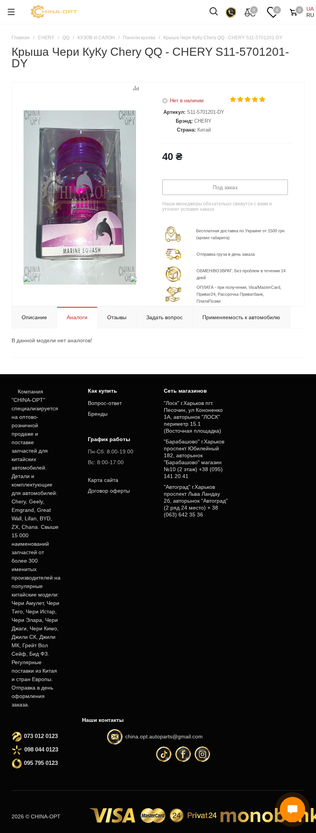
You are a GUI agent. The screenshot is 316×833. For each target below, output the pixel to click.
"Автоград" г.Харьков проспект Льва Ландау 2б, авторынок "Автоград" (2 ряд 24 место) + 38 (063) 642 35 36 (196, 501)
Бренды (98, 414)
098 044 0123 (41, 749)
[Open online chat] (292, 809)
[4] (255, 100)
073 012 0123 (41, 736)
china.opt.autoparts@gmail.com (164, 736)
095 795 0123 (41, 763)
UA (310, 9)
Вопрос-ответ (105, 403)
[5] (262, 100)
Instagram (202, 754)
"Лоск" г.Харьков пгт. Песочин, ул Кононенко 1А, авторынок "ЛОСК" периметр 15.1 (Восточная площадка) (193, 417)
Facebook (183, 754)
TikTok (163, 754)
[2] (240, 100)
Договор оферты (109, 491)
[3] (248, 100)
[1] (233, 100)
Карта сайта (103, 480)
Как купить (102, 391)
